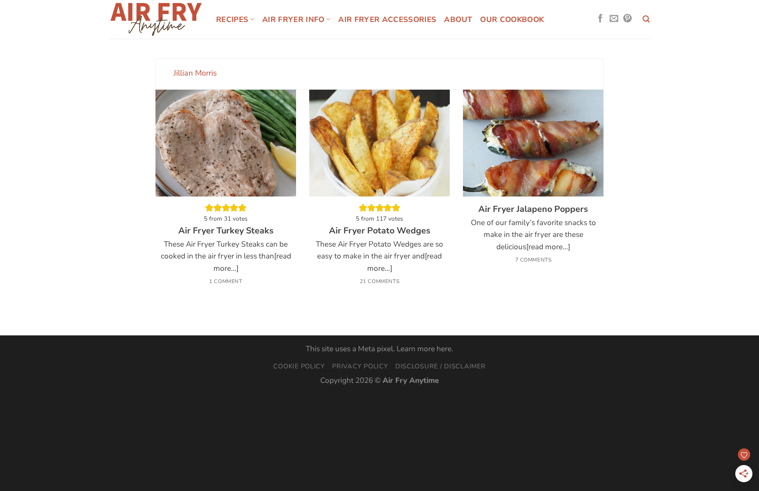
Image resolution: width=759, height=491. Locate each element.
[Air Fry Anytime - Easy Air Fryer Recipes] (156, 19)
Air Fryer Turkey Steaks (226, 230)
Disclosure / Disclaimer (440, 366)
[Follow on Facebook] (600, 19)
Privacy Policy (360, 366)
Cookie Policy (299, 366)
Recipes (232, 20)
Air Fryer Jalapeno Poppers (533, 209)
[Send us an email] (614, 19)
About (458, 20)
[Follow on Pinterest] (627, 19)
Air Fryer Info (293, 20)
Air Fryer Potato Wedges (379, 230)
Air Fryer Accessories (387, 20)
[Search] (646, 19)
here (444, 349)
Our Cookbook (512, 20)
